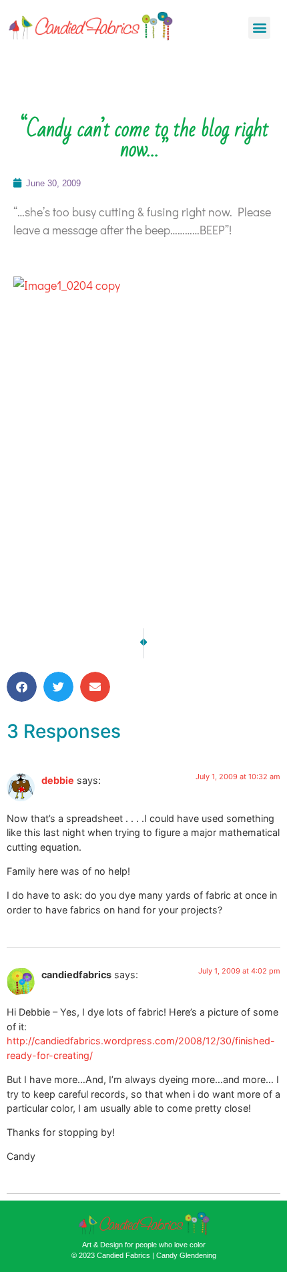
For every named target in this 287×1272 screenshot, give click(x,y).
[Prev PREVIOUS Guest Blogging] (142, 643)
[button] (259, 28)
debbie (57, 780)
